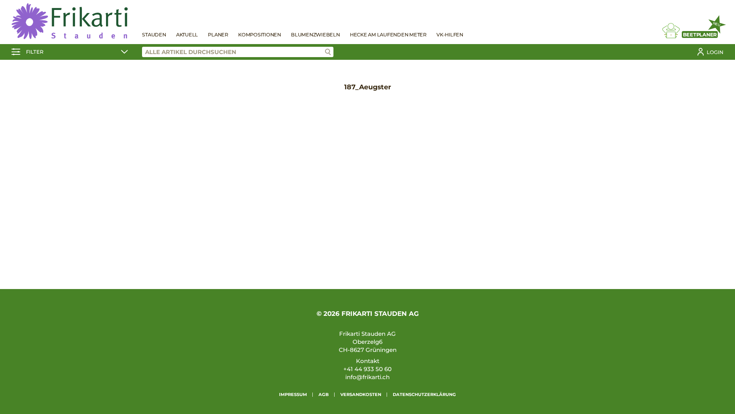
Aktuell (187, 35)
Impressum (293, 394)
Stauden (154, 35)
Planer (218, 35)
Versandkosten (360, 394)
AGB (323, 394)
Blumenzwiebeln (315, 35)
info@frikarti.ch (367, 377)
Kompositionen (259, 35)
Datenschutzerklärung (424, 394)
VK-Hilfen (449, 35)
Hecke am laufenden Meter (388, 35)
